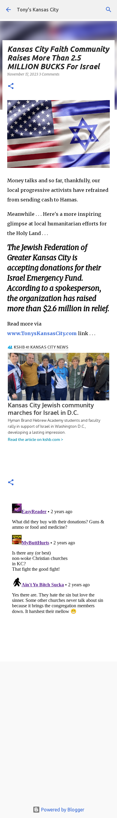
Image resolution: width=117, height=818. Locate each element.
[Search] (108, 9)
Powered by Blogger (62, 809)
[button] (10, 86)
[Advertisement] (58, 733)
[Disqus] (58, 576)
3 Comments (49, 74)
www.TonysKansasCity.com (42, 333)
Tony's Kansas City (37, 9)
